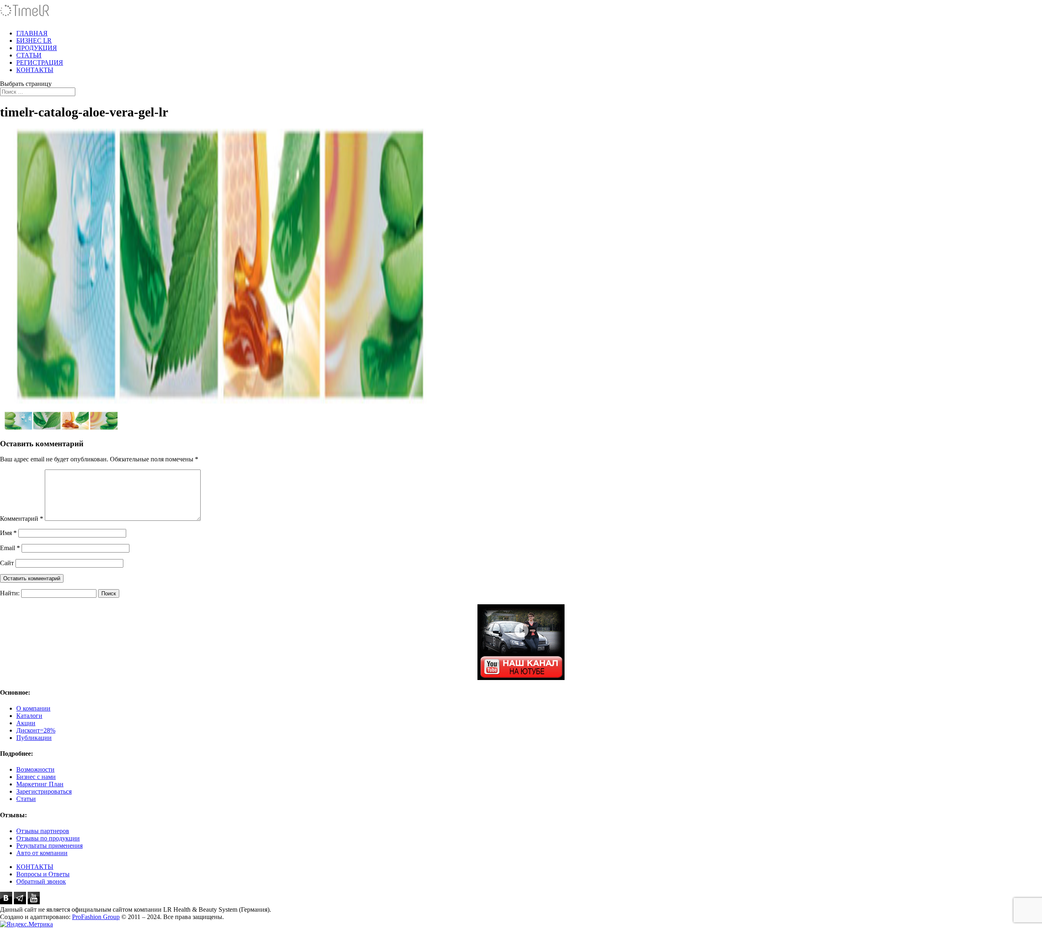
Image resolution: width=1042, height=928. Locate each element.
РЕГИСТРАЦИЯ (39, 62)
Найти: (10, 593)
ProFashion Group (96, 916)
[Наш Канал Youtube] (521, 642)
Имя (8, 532)
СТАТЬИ (29, 55)
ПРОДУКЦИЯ (36, 47)
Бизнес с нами (36, 776)
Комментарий (21, 518)
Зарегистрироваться (44, 791)
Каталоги (29, 715)
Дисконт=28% (35, 730)
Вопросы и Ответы (43, 874)
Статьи (26, 798)
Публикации (34, 737)
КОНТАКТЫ (34, 69)
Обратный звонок (41, 881)
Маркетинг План (39, 784)
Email (10, 547)
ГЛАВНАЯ (32, 33)
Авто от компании (42, 852)
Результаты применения (49, 845)
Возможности (35, 769)
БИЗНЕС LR (34, 40)
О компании (33, 708)
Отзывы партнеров (42, 830)
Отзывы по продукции (48, 838)
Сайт (7, 562)
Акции (25, 723)
